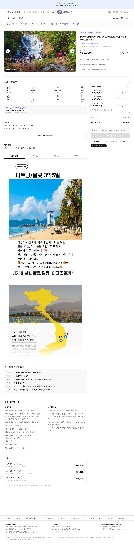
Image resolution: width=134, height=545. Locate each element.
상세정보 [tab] (55, 156)
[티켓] (21, 18)
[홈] (8, 18)
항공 (8, 24)
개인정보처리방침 (31, 518)
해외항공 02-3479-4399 (59, 529)
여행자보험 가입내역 (75, 518)
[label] (110, 86)
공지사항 (101, 518)
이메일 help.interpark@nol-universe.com (75, 528)
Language (122, 518)
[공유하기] (122, 52)
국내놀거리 (53, 24)
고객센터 (110, 518)
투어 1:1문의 (55, 531)
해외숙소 (15, 24)
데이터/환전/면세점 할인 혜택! (97, 69)
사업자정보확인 (27, 528)
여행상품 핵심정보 (105, 46)
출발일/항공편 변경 (45, 135)
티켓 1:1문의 (63, 531)
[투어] (14, 18)
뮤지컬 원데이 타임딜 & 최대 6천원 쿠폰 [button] (37, 12)
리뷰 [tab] (76, 156)
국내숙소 (43, 24)
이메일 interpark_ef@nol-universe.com (111, 528)
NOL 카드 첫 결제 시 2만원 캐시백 (98, 60)
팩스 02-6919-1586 (57, 528)
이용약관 (18, 518)
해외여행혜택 (64, 24)
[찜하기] (119, 52)
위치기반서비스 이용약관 (48, 518)
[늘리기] (126, 93)
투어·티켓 (34, 24)
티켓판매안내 (90, 518)
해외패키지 (25, 24)
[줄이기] (118, 93)
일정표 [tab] (35, 156)
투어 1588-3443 (56, 526)
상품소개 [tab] (14, 156)
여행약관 (62, 518)
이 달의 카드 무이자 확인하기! (97, 64)
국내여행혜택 (76, 24)
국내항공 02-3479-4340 (74, 529)
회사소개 (8, 518)
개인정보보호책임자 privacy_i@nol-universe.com (114, 529)
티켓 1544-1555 (66, 526)
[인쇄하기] (126, 52)
